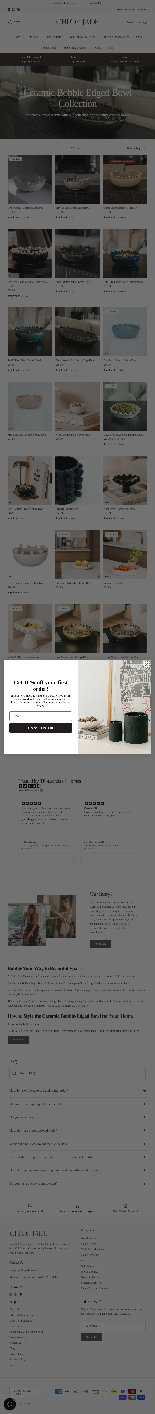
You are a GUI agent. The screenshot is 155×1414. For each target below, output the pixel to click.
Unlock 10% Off (40, 728)
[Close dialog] (146, 664)
